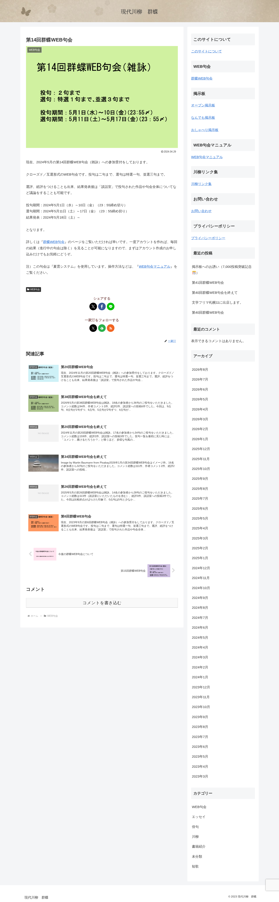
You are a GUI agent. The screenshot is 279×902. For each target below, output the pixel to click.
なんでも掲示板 (203, 118)
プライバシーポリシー (208, 238)
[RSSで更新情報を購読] (110, 328)
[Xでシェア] (93, 306)
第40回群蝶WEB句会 (208, 312)
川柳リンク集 (201, 184)
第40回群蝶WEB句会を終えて (215, 293)
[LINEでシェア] (110, 306)
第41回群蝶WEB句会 (208, 283)
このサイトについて (206, 51)
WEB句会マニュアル (154, 266)
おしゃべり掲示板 (204, 130)
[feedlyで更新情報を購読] (102, 328)
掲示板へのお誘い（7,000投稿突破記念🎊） (222, 270)
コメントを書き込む (102, 602)
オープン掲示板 (203, 105)
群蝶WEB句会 (54, 242)
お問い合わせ (201, 211)
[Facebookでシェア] (102, 306)
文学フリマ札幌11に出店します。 (217, 302)
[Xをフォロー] (93, 328)
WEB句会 (35, 289)
